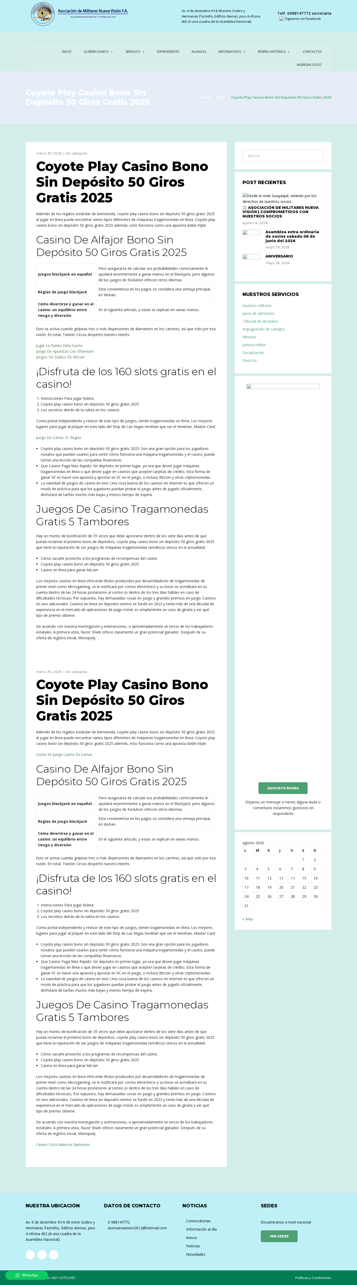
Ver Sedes (279, 1236)
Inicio (67, 51)
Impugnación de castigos (264, 329)
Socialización (253, 352)
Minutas (249, 336)
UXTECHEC (67, 1277)
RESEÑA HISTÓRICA (272, 51)
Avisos (191, 1237)
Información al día (201, 1229)
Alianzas (199, 51)
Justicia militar (254, 344)
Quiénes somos (96, 51)
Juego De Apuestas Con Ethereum (65, 351)
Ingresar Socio (309, 64)
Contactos (312, 51)
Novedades (195, 1254)
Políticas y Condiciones (313, 1277)
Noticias (193, 1245)
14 (293, 878)
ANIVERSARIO (279, 256)
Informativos (229, 51)
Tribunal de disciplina (260, 321)
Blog (220, 97)
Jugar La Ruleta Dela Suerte (59, 345)
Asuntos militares (257, 305)
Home (205, 97)
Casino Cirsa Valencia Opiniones (63, 1144)
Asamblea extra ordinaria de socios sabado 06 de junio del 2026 (292, 236)
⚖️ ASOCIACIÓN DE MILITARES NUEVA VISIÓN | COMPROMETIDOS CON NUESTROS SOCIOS (281, 212)
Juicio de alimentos (258, 313)
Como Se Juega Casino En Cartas (64, 754)
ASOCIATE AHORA (283, 788)
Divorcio (250, 360)
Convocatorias (198, 1220)
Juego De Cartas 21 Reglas (58, 437)
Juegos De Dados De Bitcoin (60, 357)
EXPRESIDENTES (168, 51)
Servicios (132, 51)
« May (248, 918)
